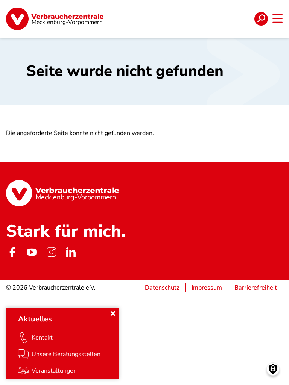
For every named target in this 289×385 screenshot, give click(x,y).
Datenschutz (162, 287)
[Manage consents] (273, 369)
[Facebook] (12, 252)
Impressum (207, 287)
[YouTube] (31, 252)
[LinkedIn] (71, 252)
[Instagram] (51, 252)
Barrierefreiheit (255, 287)
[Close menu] (113, 314)
